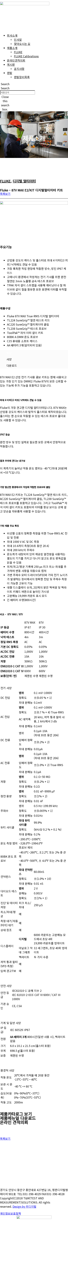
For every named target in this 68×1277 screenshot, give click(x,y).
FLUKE (5, 180)
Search (5, 88)
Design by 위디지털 (24, 1206)
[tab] (34, 353)
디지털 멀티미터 (24, 180)
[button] (5, 84)
